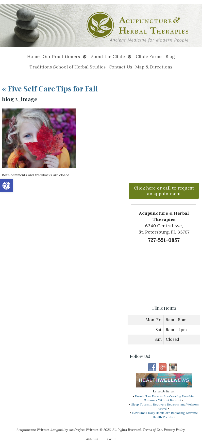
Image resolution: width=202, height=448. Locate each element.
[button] (6, 185)
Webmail (91, 439)
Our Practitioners (61, 56)
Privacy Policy (174, 429)
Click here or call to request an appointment (164, 190)
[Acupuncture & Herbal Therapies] (101, 26)
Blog (170, 56)
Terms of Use (152, 429)
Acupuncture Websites (33, 429)
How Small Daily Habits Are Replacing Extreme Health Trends (165, 415)
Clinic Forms (149, 56)
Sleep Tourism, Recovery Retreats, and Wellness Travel (165, 406)
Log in (112, 439)
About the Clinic (108, 56)
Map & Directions (153, 67)
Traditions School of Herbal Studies (68, 67)
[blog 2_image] (39, 166)
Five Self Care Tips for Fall (50, 88)
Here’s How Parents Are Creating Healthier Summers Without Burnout (165, 398)
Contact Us (120, 67)
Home (33, 56)
